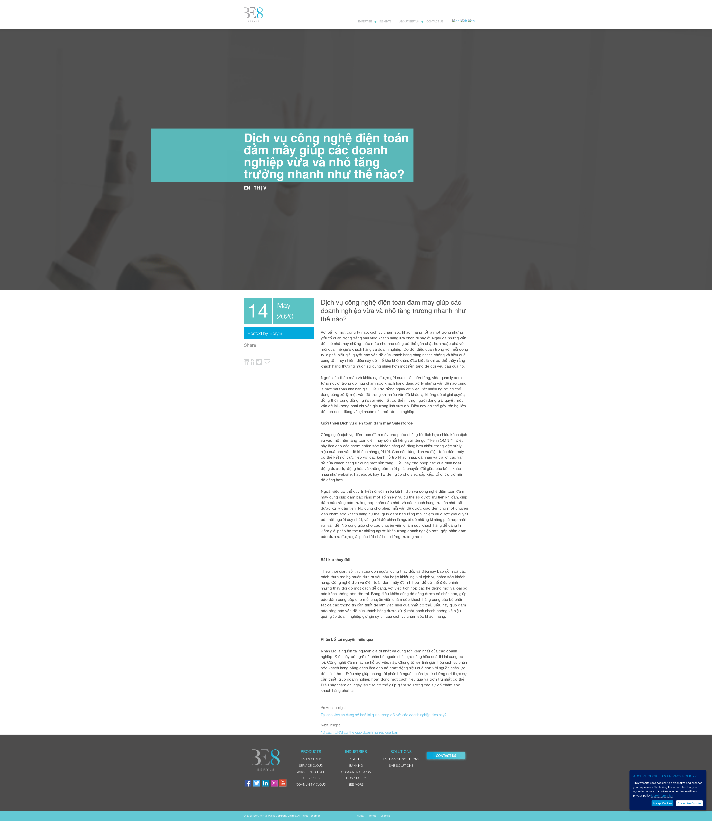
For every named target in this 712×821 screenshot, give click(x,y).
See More (356, 784)
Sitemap (385, 816)
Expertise (365, 21)
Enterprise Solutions (401, 759)
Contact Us (435, 21)
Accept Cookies (662, 803)
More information (662, 795)
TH (257, 187)
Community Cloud (311, 784)
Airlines (356, 759)
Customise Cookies (689, 803)
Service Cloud (311, 765)
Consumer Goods (356, 772)
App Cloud (311, 778)
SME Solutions (401, 765)
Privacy (360, 816)
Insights (386, 21)
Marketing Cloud (310, 772)
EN (247, 187)
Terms (372, 816)
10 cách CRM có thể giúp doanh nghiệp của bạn (359, 732)
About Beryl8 (409, 21)
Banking (356, 765)
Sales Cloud (311, 759)
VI (265, 187)
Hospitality (356, 778)
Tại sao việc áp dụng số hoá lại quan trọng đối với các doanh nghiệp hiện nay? (383, 715)
